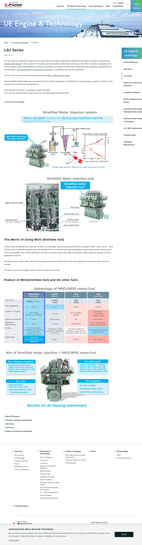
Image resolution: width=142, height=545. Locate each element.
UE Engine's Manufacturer (49, 498)
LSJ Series (9, 427)
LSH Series (9, 424)
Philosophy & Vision (21, 466)
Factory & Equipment (21, 469)
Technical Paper (45, 495)
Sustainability (122, 451)
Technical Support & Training (76, 460)
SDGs (119, 455)
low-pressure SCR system (42, 70)
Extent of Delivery (46, 479)
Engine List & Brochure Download (18, 431)
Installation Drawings (47, 477)
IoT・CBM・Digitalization (49, 492)
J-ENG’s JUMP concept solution (58, 75)
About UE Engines (12, 416)
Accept (124, 534)
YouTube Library (21, 506)
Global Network (71, 463)
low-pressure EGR (24, 70)
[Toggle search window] (128, 4)
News (93, 451)
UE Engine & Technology (45, 452)
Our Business (19, 455)
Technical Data (45, 474)
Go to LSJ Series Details (14, 102)
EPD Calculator (45, 471)
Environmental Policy (124, 458)
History (16, 464)
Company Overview (21, 461)
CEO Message (19, 458)
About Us (18, 451)
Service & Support (73, 451)
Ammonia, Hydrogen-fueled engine (18, 420)
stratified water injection (13, 64)
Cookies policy (14, 540)
